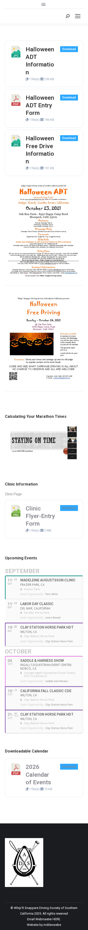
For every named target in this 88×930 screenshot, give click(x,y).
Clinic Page (13, 494)
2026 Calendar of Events (38, 775)
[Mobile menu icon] (78, 16)
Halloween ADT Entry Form (40, 105)
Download (69, 49)
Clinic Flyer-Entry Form (40, 516)
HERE (56, 919)
